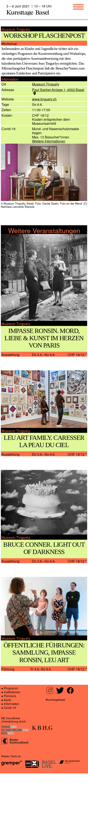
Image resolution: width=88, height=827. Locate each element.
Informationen (51, 158)
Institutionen (13, 745)
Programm (11, 741)
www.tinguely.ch (45, 116)
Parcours (10, 749)
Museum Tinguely (46, 101)
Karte (8, 753)
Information (12, 757)
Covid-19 (10, 761)
